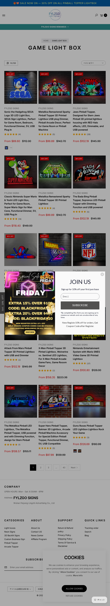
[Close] (102, 274)
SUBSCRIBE (80, 305)
